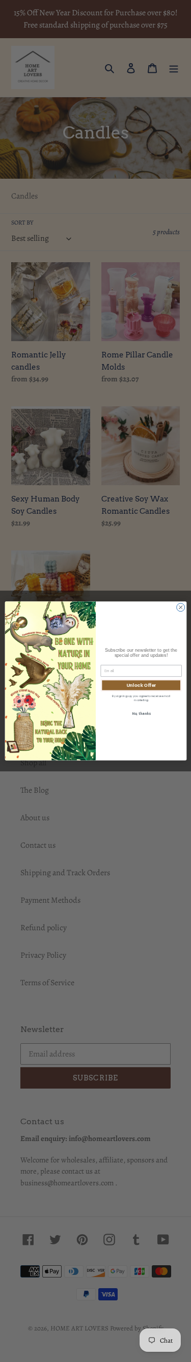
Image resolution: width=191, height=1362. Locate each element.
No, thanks (140, 713)
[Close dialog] (180, 607)
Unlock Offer (141, 685)
